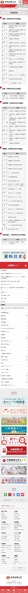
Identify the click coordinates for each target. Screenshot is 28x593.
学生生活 (3, 533)
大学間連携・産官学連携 (7, 379)
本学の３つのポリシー (6, 284)
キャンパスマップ (5, 540)
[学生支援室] (14, 411)
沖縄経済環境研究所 (18, 551)
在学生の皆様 (17, 534)
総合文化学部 (4, 518)
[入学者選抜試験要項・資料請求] (14, 255)
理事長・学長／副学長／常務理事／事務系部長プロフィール (13, 308)
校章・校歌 (3, 298)
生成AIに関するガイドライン (8, 385)
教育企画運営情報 (18, 526)
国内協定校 (3, 552)
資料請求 (14, 592)
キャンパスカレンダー (6, 534)
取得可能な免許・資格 (19, 529)
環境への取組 (4, 357)
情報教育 (16, 527)
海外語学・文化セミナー (6, 547)
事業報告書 (3, 319)
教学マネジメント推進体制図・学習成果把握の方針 (13, 288)
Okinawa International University (18, 569)
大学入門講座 (4, 563)
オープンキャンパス (5, 526)
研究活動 (16, 544)
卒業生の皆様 (17, 536)
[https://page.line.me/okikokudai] (5, 494)
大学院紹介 (16, 513)
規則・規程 (3, 347)
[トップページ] (11, 2)
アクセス (3, 592)
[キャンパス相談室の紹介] (14, 401)
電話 (19, 592)
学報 (2, 363)
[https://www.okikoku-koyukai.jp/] (14, 460)
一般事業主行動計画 (6, 353)
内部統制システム (5, 331)
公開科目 (3, 559)
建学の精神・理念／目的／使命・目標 (10, 281)
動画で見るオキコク (5, 527)
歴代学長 (3, 301)
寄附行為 (3, 350)
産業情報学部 (4, 517)
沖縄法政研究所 (17, 547)
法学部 (2, 513)
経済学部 (3, 515)
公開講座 (3, 556)
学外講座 (3, 561)
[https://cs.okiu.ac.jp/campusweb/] (20, 2)
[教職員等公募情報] (14, 480)
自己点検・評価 (4, 325)
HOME (25, 592)
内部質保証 (3, 322)
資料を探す (16, 561)
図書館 (16, 556)
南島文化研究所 (17, 545)
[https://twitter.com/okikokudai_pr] (14, 494)
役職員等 (3, 305)
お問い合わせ (8, 592)
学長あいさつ (4, 292)
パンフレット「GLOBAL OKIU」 (6, 550)
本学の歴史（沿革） (6, 295)
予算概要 (3, 334)
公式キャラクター (5, 372)
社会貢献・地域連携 (6, 375)
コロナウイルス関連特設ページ (18, 567)
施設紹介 (16, 557)
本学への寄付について (6, 341)
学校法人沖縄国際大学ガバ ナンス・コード (11, 273)
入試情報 (16, 517)
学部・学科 (4, 511)
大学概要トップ (13, 265)
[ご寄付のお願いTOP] (14, 470)
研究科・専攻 (17, 515)
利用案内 (16, 559)
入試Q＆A (3, 529)
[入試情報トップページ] (14, 431)
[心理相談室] (14, 421)
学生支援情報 (4, 536)
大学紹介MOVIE (4, 360)
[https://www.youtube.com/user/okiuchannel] (22, 494)
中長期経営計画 (4, 312)
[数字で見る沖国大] (14, 440)
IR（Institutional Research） (8, 328)
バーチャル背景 (4, 369)
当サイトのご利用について (21, 500)
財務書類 (3, 338)
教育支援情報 (17, 518)
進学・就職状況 (17, 540)
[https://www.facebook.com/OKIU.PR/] (18, 494)
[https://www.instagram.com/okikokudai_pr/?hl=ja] (9, 494)
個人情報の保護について (9, 500)
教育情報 (16, 522)
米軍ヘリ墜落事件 (5, 382)
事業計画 (3, 315)
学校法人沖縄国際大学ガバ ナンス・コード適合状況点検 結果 (13, 277)
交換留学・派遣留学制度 (6, 545)
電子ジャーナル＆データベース (20, 564)
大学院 (16, 511)
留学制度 (3, 544)
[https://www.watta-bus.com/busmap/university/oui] (14, 450)
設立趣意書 (3, 270)
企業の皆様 (16, 538)
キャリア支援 (17, 533)
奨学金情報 (3, 538)
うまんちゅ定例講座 (5, 557)
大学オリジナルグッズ (6, 366)
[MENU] (25, 2)
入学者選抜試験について (6, 524)
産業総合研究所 (17, 549)
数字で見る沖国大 (5, 344)
